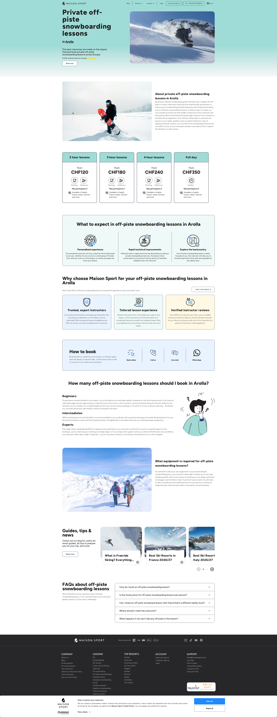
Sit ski (95, 683)
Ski (94, 657)
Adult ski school (99, 694)
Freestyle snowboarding (102, 680)
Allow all (209, 701)
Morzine (127, 674)
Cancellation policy (194, 666)
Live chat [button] (190, 660)
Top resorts (131, 654)
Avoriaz (127, 657)
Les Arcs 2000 (129, 666)
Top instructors (67, 669)
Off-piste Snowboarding (102, 674)
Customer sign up (162, 660)
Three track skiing (99, 691)
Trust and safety (67, 674)
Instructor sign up (174, 3)
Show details (83, 712)
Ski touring (97, 663)
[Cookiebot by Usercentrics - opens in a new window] (63, 712)
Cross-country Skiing (101, 666)
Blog (63, 660)
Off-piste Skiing (99, 671)
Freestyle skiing (99, 677)
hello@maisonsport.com (196, 657)
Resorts (137, 3)
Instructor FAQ (192, 672)
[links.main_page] (74, 3)
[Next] (212, 569)
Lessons (149, 3)
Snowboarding (98, 660)
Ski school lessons (68, 666)
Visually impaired (99, 685)
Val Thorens (128, 683)
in (68, 41)
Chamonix (128, 660)
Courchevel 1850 (130, 663)
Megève (127, 669)
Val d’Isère (128, 680)
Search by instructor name (71, 672)
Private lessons (67, 663)
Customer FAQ (193, 669)
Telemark (96, 669)
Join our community (69, 677)
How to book (192, 663)
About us (64, 657)
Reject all (209, 708)
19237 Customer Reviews (207, 689)
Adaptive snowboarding (102, 688)
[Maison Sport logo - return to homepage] (89, 640)
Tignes (126, 677)
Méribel (127, 671)
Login (161, 3)
